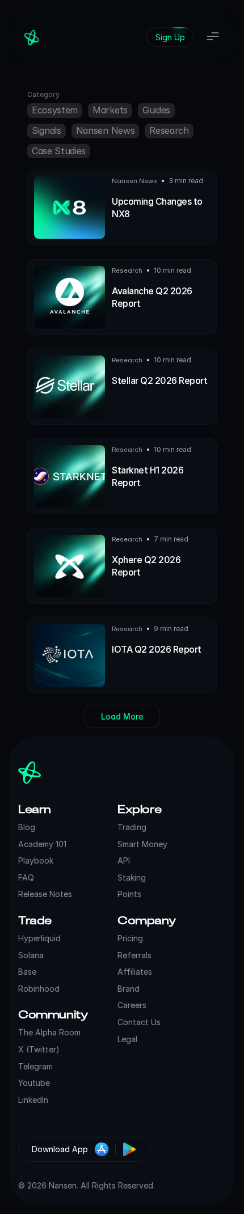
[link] (170, 37)
